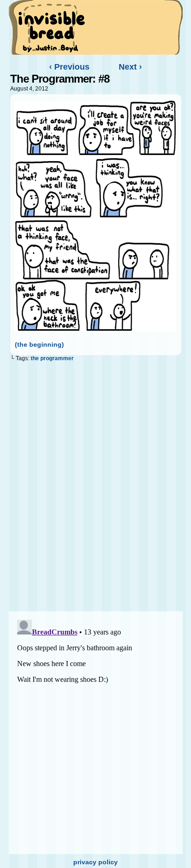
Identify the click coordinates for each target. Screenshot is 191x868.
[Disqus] (96, 488)
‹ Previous (69, 66)
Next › (130, 66)
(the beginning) (39, 344)
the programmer (52, 358)
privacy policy (95, 862)
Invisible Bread (51, 26)
